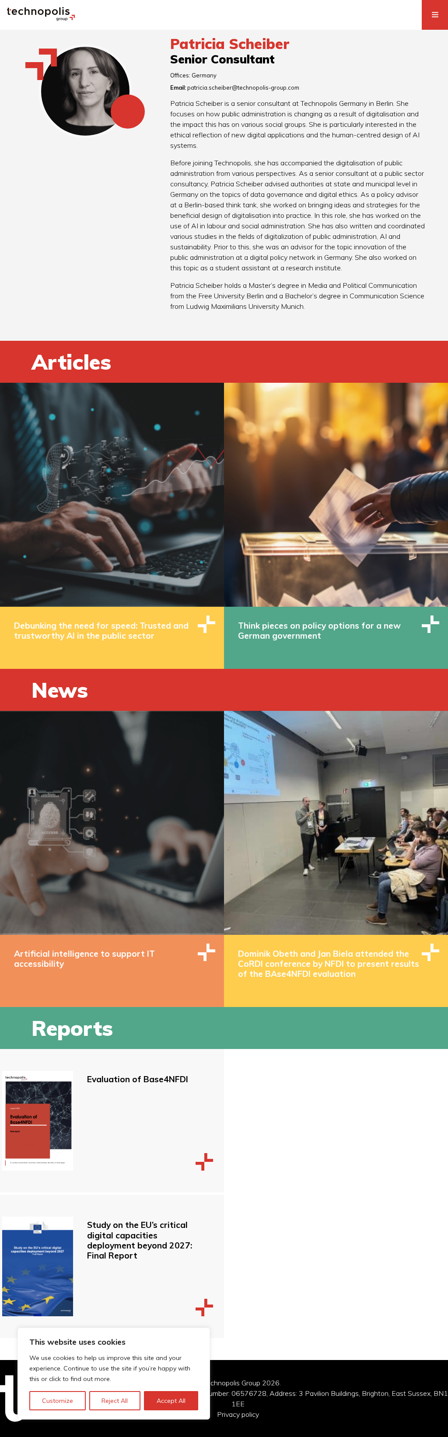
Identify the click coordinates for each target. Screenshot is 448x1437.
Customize (57, 1401)
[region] (114, 1374)
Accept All (171, 1401)
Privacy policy (238, 1414)
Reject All (115, 1401)
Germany (204, 75)
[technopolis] (41, 18)
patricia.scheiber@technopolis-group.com (243, 87)
